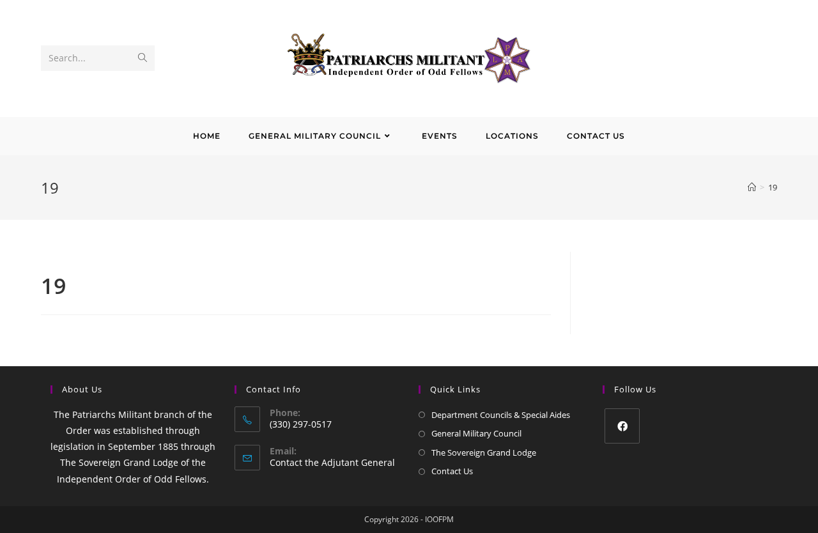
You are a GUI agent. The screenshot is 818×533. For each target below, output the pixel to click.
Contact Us (452, 471)
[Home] (752, 187)
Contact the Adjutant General (332, 462)
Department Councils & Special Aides (500, 415)
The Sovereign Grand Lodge (483, 452)
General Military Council (476, 433)
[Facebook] (622, 426)
